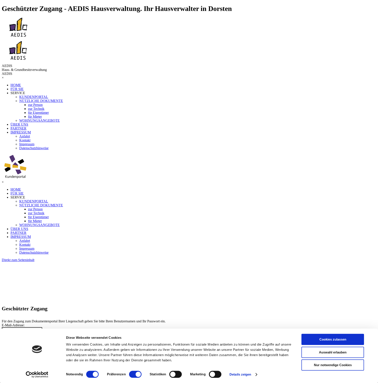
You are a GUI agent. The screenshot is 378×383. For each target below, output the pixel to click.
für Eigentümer (38, 112)
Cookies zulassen (332, 339)
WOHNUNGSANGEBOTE (39, 120)
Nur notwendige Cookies (333, 365)
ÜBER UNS (19, 124)
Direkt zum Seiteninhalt (18, 260)
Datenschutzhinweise (34, 148)
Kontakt (24, 140)
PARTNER (18, 128)
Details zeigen (240, 374)
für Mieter (35, 116)
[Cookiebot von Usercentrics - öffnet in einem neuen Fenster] (37, 374)
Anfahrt (24, 136)
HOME (15, 85)
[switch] (135, 374)
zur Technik (36, 109)
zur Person (35, 105)
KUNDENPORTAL (33, 97)
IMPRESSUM (20, 132)
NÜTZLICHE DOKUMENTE (41, 101)
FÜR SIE (17, 89)
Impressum (26, 144)
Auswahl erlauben (332, 352)
